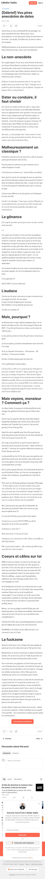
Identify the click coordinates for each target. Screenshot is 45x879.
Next (38, 739)
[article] (22, 791)
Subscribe (33, 3)
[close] (39, 803)
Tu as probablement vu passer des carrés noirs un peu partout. (16, 791)
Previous (8, 739)
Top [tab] (4, 779)
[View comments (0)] (11, 26)
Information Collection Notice (26, 850)
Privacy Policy (22, 852)
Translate (6, 8)
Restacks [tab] (15, 753)
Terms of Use (33, 848)
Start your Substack (17, 869)
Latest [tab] (9, 779)
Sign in (40, 3)
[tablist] (11, 753)
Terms (27, 864)
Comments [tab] (6, 753)
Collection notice (36, 864)
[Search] (41, 779)
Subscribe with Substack (24, 843)
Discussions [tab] (18, 779)
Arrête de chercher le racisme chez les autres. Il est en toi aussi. (17, 786)
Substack (12, 875)
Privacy (21, 864)
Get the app (33, 869)
